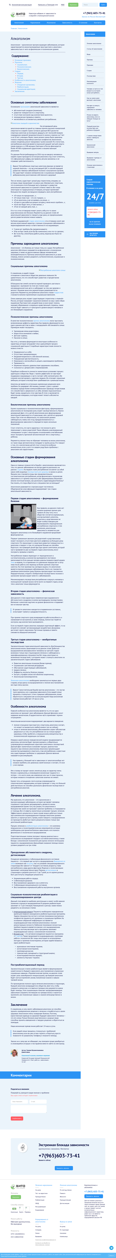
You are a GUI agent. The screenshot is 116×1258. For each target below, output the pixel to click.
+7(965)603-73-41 (59, 1155)
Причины (90, 60)
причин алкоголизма (41, 321)
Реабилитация (39, 1200)
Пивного (62, 1193)
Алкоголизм (19, 23)
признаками (25, 107)
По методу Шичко (66, 1190)
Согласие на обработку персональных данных (42, 1244)
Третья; (20, 78)
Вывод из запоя (66, 1222)
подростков (58, 292)
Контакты (98, 23)
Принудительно (40, 1197)
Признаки (90, 65)
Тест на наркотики (41, 1193)
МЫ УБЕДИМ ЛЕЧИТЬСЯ (94, 234)
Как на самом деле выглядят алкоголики (94, 99)
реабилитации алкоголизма (37, 826)
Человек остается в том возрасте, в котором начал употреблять (95, 91)
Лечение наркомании (43, 1185)
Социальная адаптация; (26, 89)
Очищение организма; (26, 85)
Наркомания (35, 23)
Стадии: (18, 71)
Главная (14, 28)
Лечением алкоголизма (20, 680)
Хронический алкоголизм (91, 146)
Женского (63, 1197)
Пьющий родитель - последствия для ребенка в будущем (93, 128)
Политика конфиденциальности (45, 1240)
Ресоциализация (40, 1207)
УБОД (37, 1203)
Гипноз (37, 1233)
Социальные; (22, 65)
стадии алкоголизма (37, 221)
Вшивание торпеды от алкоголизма (94, 159)
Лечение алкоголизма (94, 43)
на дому (30, 863)
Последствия (91, 76)
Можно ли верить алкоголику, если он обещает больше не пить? (93, 118)
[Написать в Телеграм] (111, 1248)
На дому (38, 1190)
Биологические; (23, 69)
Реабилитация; (23, 87)
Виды (88, 54)
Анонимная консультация (22, 5)
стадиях (20, 469)
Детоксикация (64, 1203)
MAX (62, 5)
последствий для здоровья (38, 472)
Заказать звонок (62, 1168)
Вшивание (38, 1236)
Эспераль (38, 1230)
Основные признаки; (23, 60)
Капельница (64, 1236)
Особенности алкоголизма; (25, 80)
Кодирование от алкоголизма (41, 1220)
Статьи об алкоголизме (94, 49)
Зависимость (67, 23)
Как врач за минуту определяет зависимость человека (94, 107)
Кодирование (39, 1210)
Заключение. (20, 91)
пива (13, 562)
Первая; (20, 73)
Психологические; (24, 67)
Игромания (51, 23)
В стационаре (64, 1230)
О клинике (83, 23)
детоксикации (50, 870)
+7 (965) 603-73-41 (94, 13)
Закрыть (111, 1255)
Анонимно (63, 1233)
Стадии (89, 71)
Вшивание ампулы (93, 152)
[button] (25, 123)
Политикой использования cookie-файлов (13, 1256)
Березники (73, 5)
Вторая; (20, 76)
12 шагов (18, 936)
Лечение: (18, 82)
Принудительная (65, 1200)
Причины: (18, 62)
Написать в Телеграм (46, 5)
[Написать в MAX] (111, 1244)
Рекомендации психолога (91, 82)
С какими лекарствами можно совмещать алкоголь (94, 137)
